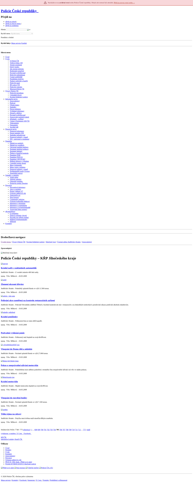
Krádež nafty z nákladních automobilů (19, 268)
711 (76, 430)
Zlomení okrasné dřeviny (12, 284)
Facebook (27, 433)
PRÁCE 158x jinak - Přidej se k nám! (18, 462)
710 (73, 430)
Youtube (46, 480)
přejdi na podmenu (12, 26)
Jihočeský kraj (51, 242)
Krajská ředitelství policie (35, 242)
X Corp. (20, 433)
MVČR (3, 437)
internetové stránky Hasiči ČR (11, 439)
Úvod (7, 448)
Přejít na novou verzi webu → (124, 3)
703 (51, 430)
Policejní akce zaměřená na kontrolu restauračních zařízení (28, 300)
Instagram (31, 480)
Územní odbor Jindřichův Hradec (69, 242)
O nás (7, 452)
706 (60, 430)
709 (70, 430)
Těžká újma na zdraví (11, 414)
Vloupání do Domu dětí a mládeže (16, 349)
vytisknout (4, 433)
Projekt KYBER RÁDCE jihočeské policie (20, 464)
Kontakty (8, 454)
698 (35, 430)
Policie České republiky (19, 11)
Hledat (3, 29)
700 (42, 430)
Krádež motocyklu (9, 381)
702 (48, 430)
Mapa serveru (16, 43)
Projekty (8, 450)
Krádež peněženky (9, 317)
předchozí (26, 430)
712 (79, 430)
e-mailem (12, 433)
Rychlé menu (5, 33)
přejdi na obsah (10, 22)
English (24, 43)
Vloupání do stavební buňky (14, 398)
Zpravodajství (87, 242)
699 (39, 430)
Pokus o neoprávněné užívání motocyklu (19, 365)
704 (54, 430)
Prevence (8, 458)
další (88, 430)
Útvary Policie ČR (18, 242)
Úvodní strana (6, 242)
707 (64, 430)
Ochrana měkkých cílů (13, 460)
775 (84, 430)
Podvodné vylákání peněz (12, 333)
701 (45, 430)
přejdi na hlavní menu (13, 24)
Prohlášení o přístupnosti (58, 480)
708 (67, 430)
